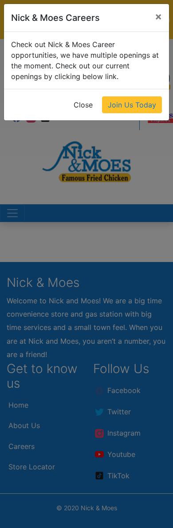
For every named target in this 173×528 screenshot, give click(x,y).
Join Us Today (132, 104)
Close (83, 104)
